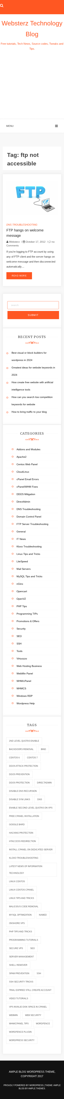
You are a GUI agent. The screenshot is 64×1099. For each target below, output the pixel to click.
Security (21, 628)
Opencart (22, 591)
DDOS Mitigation (26, 494)
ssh (39, 973)
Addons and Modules (28, 449)
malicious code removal (23, 906)
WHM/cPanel (24, 681)
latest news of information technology (25, 869)
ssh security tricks (21, 982)
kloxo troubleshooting (23, 858)
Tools (19, 651)
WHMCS (21, 688)
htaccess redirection (22, 841)
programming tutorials (23, 940)
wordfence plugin (20, 1032)
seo (32, 948)
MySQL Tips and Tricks (29, 576)
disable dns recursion (23, 791)
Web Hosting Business (29, 666)
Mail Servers (24, 568)
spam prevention (19, 973)
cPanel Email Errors (28, 479)
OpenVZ (21, 598)
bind (43, 749)
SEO (19, 636)
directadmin (44, 782)
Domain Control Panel (29, 516)
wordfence (43, 1023)
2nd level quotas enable (24, 741)
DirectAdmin (23, 501)
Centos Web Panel (27, 464)
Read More (19, 275)
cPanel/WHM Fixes (27, 486)
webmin (13, 1015)
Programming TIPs (27, 613)
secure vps (16, 948)
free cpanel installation (24, 816)
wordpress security (21, 1040)
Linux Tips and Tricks (28, 554)
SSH (19, 643)
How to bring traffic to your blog (29, 411)
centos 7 (32, 757)
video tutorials (18, 998)
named (43, 915)
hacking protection (21, 833)
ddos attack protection (23, 766)
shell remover (18, 965)
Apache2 (21, 456)
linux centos (17, 881)
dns (39, 799)
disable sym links (19, 799)
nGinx (20, 583)
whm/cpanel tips (19, 1023)
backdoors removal (21, 749)
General (21, 531)
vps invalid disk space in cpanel (28, 1007)
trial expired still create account (30, 990)
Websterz (14, 241)
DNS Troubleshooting (21, 224)
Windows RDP (25, 695)
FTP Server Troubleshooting (32, 524)
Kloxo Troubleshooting (29, 546)
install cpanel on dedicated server (31, 849)
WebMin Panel (25, 673)
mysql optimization (20, 915)
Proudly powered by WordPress (24, 1085)
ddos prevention (19, 774)
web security (33, 1015)
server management (21, 956)
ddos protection (19, 782)
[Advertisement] (32, 85)
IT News (21, 539)
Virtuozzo (22, 658)
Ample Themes (36, 1088)
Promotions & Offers (28, 621)
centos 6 (14, 757)
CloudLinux (23, 471)
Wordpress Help (26, 703)
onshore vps (17, 923)
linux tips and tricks (21, 898)
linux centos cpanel (21, 890)
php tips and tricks (20, 931)
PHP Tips (22, 606)
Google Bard (17, 824)
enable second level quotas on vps (30, 808)
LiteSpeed (22, 561)
